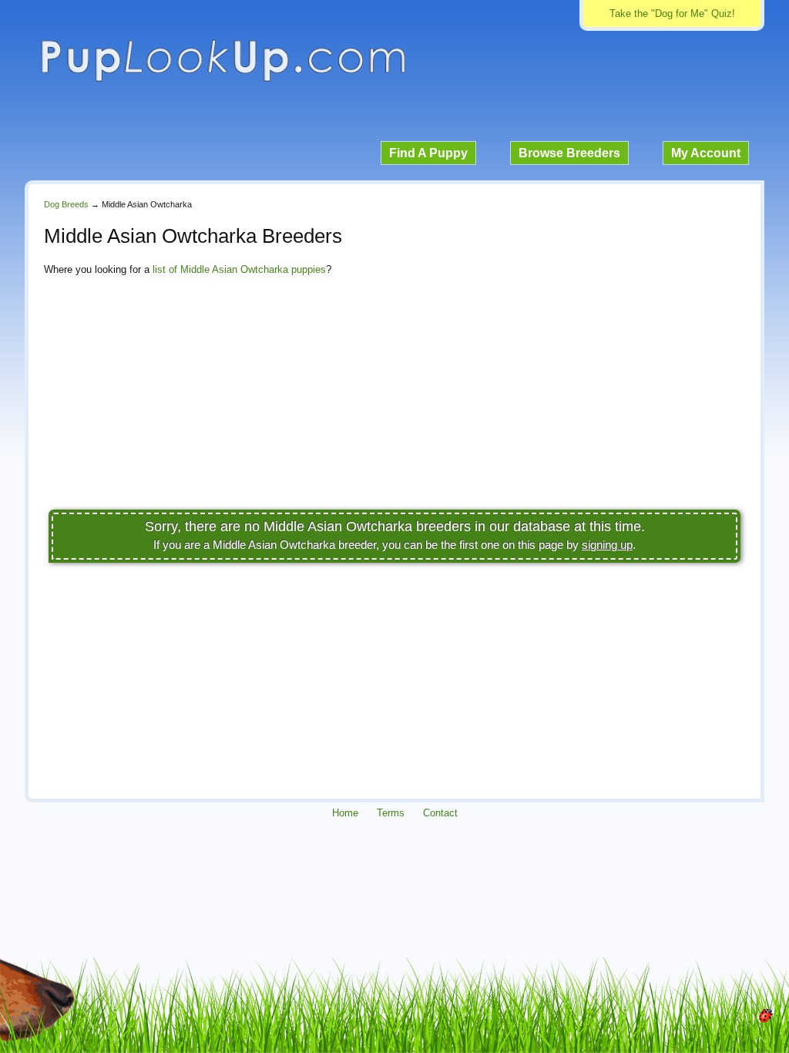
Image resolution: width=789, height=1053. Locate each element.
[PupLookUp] (222, 80)
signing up (607, 544)
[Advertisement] (394, 397)
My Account (705, 153)
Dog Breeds (66, 204)
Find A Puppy (428, 153)
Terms (391, 813)
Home (345, 813)
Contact (440, 813)
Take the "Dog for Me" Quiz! (672, 13)
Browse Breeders (569, 153)
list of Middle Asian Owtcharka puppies (239, 269)
